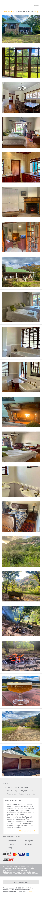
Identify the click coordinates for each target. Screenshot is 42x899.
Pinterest (28, 844)
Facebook (12, 841)
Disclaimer (24, 788)
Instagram (29, 841)
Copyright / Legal (26, 791)
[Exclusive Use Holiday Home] (21, 62)
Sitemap (32, 891)
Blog (10, 848)
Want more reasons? (27, 831)
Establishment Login (27, 794)
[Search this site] (28, 5)
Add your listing (21, 882)
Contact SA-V (12, 788)
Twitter (11, 844)
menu (32, 5)
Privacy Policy (12, 791)
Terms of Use (12, 794)
